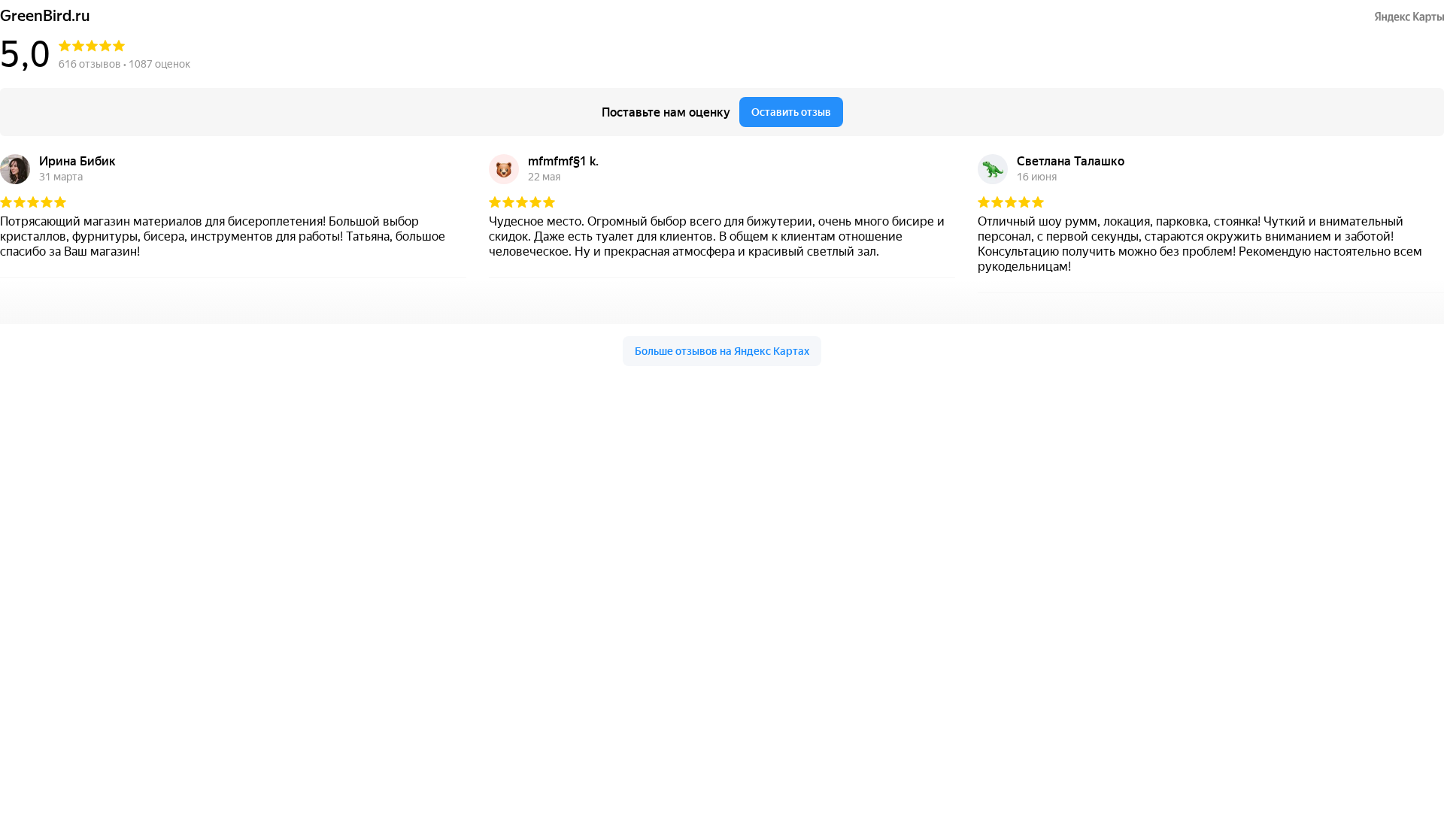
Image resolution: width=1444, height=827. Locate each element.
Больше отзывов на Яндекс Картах (722, 351)
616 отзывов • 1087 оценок (124, 64)
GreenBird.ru (45, 16)
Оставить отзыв (791, 112)
